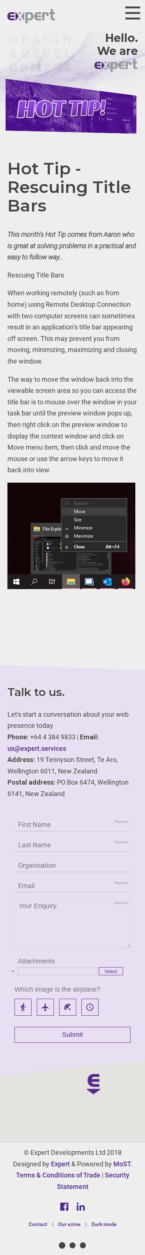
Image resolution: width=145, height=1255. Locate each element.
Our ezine (69, 1224)
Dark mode (104, 1224)
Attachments (36, 961)
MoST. (122, 1164)
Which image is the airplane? (57, 989)
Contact (38, 1224)
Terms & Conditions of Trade (58, 1175)
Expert (60, 1164)
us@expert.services (36, 748)
